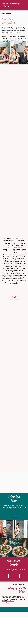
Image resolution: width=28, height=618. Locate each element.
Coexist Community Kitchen (11, 4)
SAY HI (14, 515)
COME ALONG (14, 576)
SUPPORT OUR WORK (14, 297)
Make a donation (8, 603)
